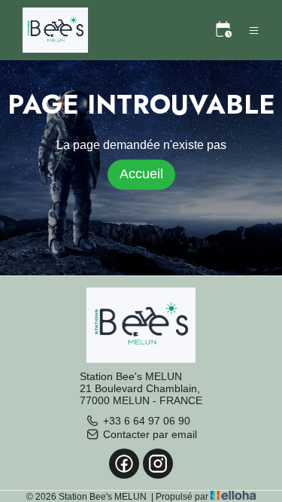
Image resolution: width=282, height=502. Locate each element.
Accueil (141, 173)
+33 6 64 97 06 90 (146, 421)
